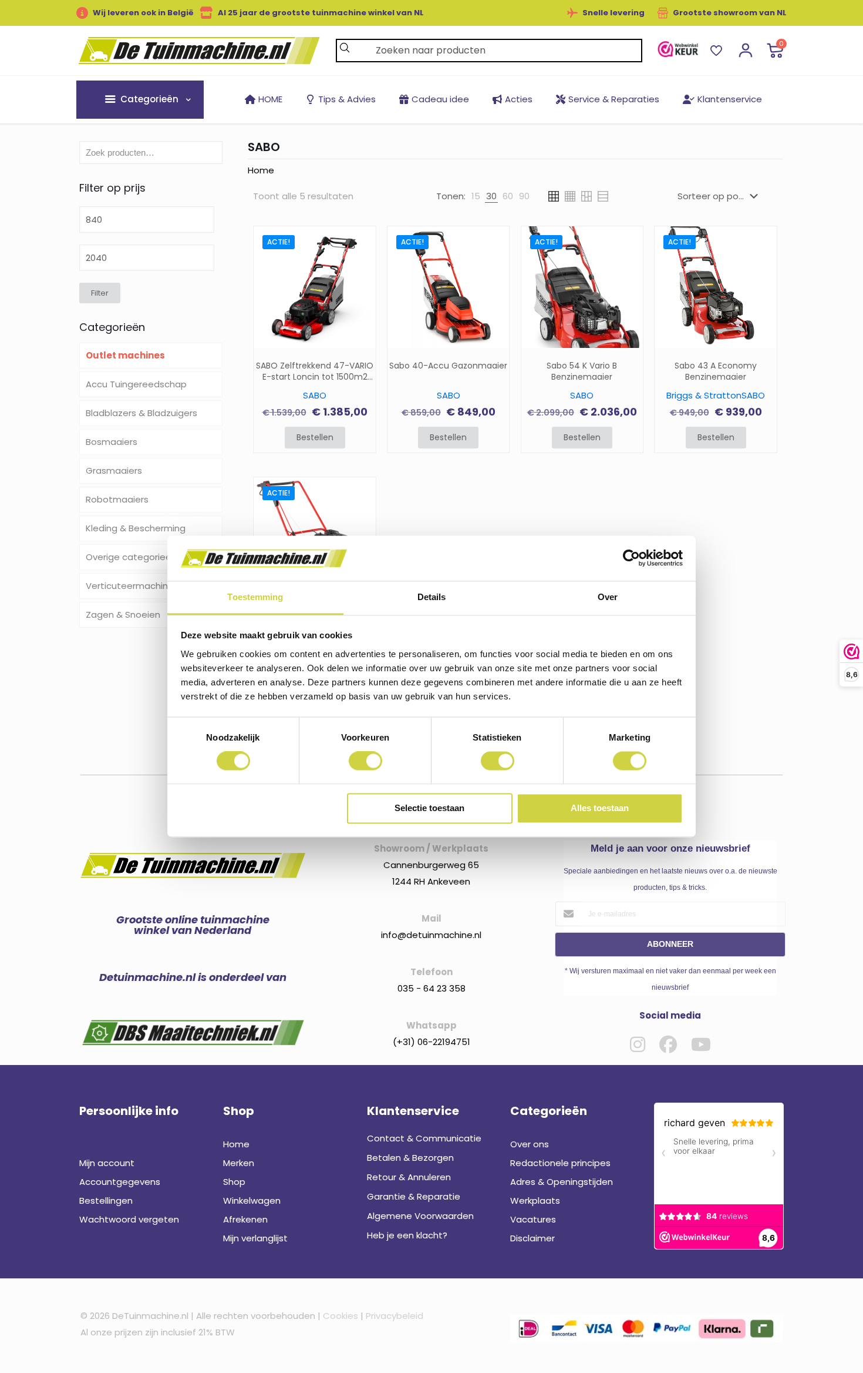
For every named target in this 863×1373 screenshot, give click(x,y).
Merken (238, 1163)
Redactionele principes (560, 1163)
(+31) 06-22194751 (431, 1042)
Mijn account (106, 1163)
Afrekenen (245, 1219)
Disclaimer (532, 1238)
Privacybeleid (394, 1316)
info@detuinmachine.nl (431, 935)
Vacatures (533, 1219)
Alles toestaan (600, 808)
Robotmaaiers (117, 499)
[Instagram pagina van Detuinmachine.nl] (637, 1044)
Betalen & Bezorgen (410, 1157)
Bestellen (314, 437)
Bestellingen (106, 1200)
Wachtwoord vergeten (129, 1219)
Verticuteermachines (132, 586)
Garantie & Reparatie (413, 1196)
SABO (314, 395)
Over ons (529, 1144)
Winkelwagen (252, 1200)
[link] (678, 49)
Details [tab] (431, 597)
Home (261, 170)
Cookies (340, 1316)
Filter (100, 293)
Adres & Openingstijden (561, 1182)
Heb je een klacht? (407, 1235)
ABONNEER (670, 944)
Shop (234, 1182)
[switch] (365, 761)
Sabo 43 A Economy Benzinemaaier (716, 371)
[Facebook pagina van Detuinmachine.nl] (668, 1044)
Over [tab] (608, 597)
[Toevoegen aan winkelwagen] (359, 242)
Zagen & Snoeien (123, 614)
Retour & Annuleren (409, 1177)
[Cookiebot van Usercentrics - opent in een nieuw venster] (631, 558)
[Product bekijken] (359, 268)
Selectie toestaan (429, 808)
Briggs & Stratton (703, 395)
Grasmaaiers (114, 470)
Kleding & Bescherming (136, 528)
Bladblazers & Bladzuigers (141, 413)
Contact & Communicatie (424, 1138)
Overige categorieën (131, 557)
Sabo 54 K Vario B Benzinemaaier (582, 371)
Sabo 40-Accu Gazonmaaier (448, 365)
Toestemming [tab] (255, 597)
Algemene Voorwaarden (420, 1216)
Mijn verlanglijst (255, 1238)
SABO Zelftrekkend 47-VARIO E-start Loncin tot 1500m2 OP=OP (314, 371)
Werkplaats (535, 1200)
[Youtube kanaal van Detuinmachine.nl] (701, 1044)
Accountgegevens (119, 1182)
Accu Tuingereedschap (136, 384)
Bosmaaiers (111, 442)
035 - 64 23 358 (431, 988)
